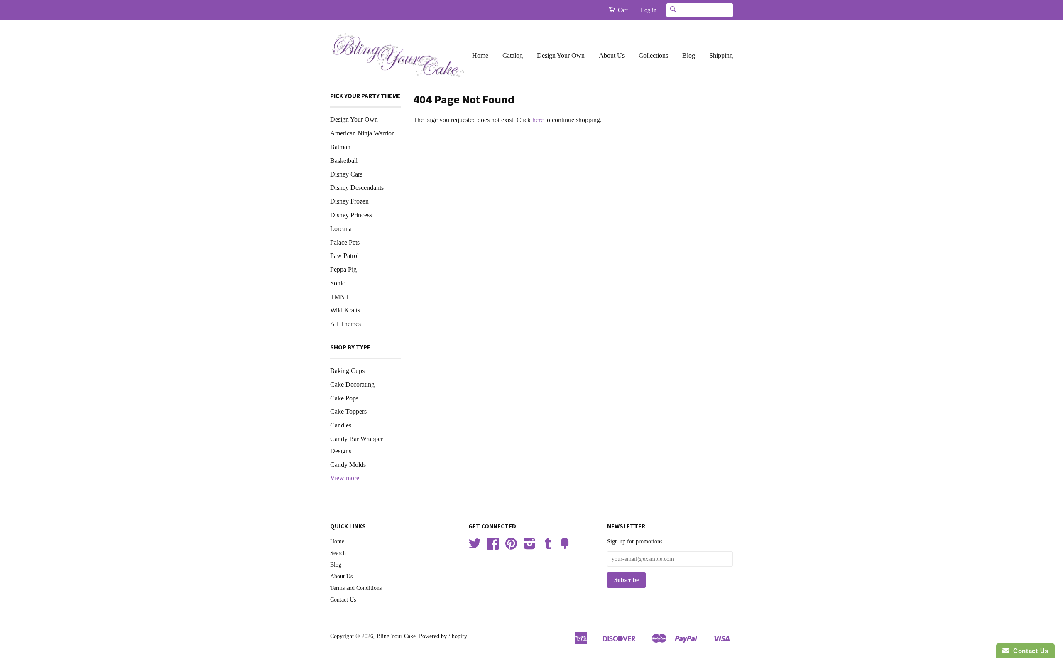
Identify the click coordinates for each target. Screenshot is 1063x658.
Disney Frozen (349, 201)
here (538, 119)
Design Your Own (561, 55)
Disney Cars (346, 174)
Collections (653, 55)
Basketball (344, 160)
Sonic (337, 283)
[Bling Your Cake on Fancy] (564, 546)
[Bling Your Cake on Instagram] (529, 546)
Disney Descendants (357, 187)
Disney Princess (351, 215)
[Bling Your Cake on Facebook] (493, 546)
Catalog (512, 55)
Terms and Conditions (356, 588)
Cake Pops (344, 398)
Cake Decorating (352, 384)
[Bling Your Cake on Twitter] (474, 546)
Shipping (721, 55)
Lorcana (341, 228)
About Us (612, 55)
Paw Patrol (344, 255)
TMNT (339, 296)
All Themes (345, 323)
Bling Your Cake (396, 636)
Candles (340, 425)
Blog (688, 55)
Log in (648, 10)
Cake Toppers (348, 411)
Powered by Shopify (443, 636)
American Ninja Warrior (362, 133)
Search (338, 553)
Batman (340, 146)
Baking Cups (347, 370)
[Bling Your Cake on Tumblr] (548, 546)
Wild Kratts (345, 310)
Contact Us (343, 600)
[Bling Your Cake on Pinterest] (511, 546)
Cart (622, 10)
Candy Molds (348, 464)
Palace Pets (345, 242)
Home (480, 55)
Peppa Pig (343, 269)
